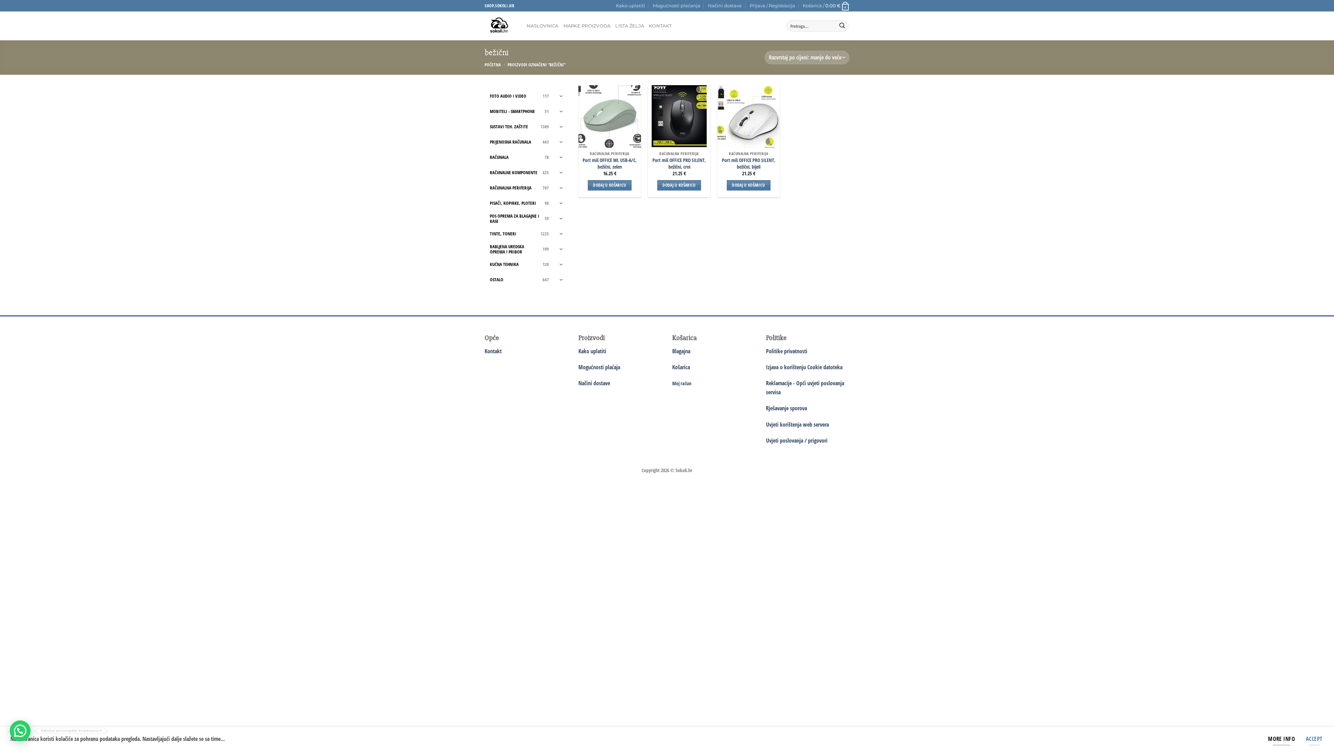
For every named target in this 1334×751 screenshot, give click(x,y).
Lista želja (629, 26)
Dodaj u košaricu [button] (609, 185)
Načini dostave (725, 5)
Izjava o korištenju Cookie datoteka (804, 367)
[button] (772, 5)
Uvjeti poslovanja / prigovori (796, 440)
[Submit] (842, 26)
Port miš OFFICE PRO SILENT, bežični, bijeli (748, 163)
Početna (493, 65)
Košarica (681, 367)
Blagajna (681, 351)
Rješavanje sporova (786, 408)
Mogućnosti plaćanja (676, 5)
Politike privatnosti (786, 351)
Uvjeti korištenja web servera (797, 424)
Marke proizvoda (587, 26)
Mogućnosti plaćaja (599, 367)
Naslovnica (543, 26)
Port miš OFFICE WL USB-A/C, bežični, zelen (610, 163)
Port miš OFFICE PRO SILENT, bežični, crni (679, 163)
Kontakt (660, 26)
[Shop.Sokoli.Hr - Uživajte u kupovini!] (500, 25)
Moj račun (681, 383)
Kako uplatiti (630, 5)
